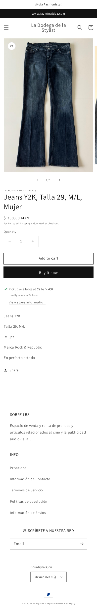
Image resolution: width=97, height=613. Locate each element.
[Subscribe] (81, 543)
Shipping (25, 223)
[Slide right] (59, 180)
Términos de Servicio (26, 490)
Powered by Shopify (64, 603)
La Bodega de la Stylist (42, 603)
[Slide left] (37, 180)
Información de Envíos (28, 512)
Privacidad (18, 468)
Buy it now (48, 272)
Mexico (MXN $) (45, 577)
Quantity (10, 232)
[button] (6, 27)
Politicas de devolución (29, 501)
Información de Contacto (30, 479)
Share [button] (14, 370)
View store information (27, 302)
